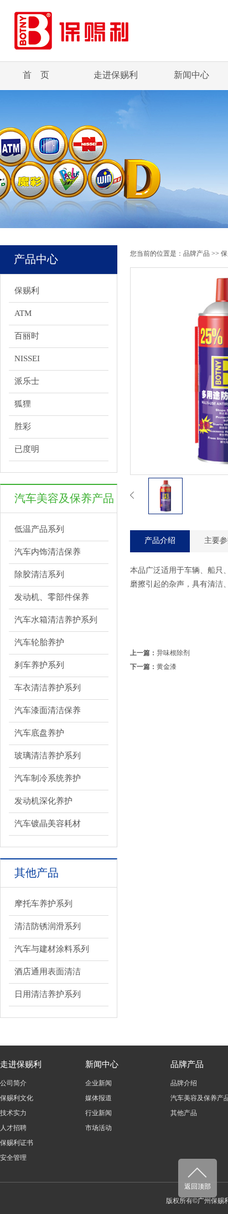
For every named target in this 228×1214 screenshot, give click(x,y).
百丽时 (26, 335)
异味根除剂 (173, 653)
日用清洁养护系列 (47, 994)
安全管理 (13, 1158)
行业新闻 (98, 1113)
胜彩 (22, 426)
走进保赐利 (116, 75)
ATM (23, 313)
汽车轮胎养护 (39, 642)
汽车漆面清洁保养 (47, 710)
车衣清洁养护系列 (47, 687)
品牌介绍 (183, 1083)
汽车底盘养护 (39, 733)
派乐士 (26, 381)
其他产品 (183, 1113)
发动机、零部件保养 (51, 597)
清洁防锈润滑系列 (47, 926)
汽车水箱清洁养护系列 (55, 619)
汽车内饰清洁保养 (47, 551)
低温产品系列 (39, 529)
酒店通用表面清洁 (47, 971)
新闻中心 (191, 75)
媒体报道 (98, 1098)
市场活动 (98, 1128)
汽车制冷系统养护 (47, 778)
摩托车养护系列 (43, 903)
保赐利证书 (16, 1143)
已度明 (26, 449)
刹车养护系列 (39, 665)
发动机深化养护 (43, 800)
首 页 (36, 75)
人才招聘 (13, 1128)
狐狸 (22, 403)
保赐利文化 (16, 1098)
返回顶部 (197, 1186)
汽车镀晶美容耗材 (47, 823)
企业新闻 (98, 1083)
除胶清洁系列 (39, 574)
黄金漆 (167, 667)
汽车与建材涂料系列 (51, 948)
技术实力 (13, 1113)
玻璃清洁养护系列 (47, 755)
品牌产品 (196, 253)
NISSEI (27, 358)
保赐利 (26, 290)
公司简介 (13, 1083)
